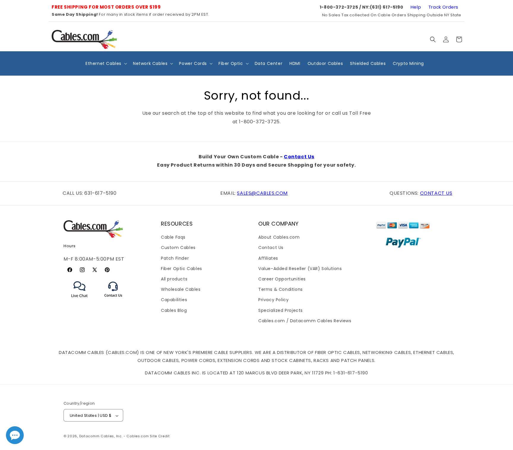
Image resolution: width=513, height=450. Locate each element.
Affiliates (268, 258)
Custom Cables (178, 248)
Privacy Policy (273, 300)
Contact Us (299, 156)
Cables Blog (174, 310)
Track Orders (443, 7)
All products (174, 279)
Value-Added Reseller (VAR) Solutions (300, 269)
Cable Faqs (173, 237)
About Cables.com (279, 237)
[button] (432, 39)
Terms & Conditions (280, 289)
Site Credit (160, 436)
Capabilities (174, 300)
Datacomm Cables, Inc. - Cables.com (114, 436)
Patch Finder (175, 258)
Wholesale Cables (181, 289)
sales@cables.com (262, 193)
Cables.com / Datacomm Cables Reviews (305, 321)
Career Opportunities (282, 279)
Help (416, 7)
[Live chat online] (15, 435)
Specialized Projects (280, 310)
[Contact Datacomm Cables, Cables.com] (113, 300)
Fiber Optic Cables (181, 269)
